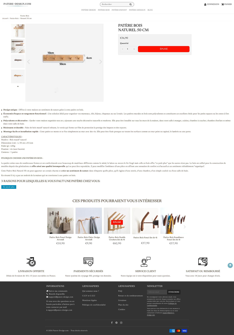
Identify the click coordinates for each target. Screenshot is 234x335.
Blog (150, 10)
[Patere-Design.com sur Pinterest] (117, 323)
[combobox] (117, 4)
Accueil (5, 18)
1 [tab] (18, 86)
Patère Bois (104, 10)
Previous (28, 61)
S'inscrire (173, 292)
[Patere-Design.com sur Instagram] (121, 323)
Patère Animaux (137, 10)
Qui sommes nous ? (90, 291)
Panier (228, 4)
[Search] (130, 4)
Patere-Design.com (60, 331)
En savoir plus (9, 187)
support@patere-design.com (61, 297)
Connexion (213, 4)
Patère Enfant (119, 10)
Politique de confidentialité (94, 305)
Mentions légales (89, 300)
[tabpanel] (17, 31)
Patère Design (88, 10)
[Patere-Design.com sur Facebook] (112, 323)
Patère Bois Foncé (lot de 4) (145, 238)
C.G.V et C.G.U (88, 296)
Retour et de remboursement (130, 296)
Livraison (122, 300)
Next (101, 61)
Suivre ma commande (58, 291)
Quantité (124, 43)
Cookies (121, 310)
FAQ (120, 291)
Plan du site (123, 305)
